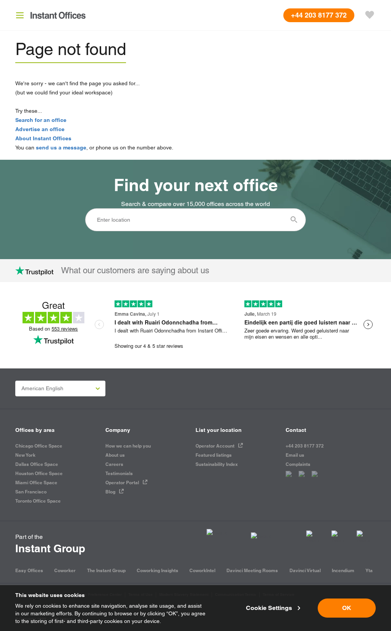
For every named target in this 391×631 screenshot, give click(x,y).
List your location (219, 430)
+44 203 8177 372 (305, 446)
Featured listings (214, 455)
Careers (114, 464)
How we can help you (128, 446)
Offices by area (35, 430)
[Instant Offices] (58, 15)
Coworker (65, 570)
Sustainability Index (217, 464)
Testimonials (119, 473)
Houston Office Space (39, 473)
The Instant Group (106, 570)
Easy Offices (29, 570)
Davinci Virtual (305, 570)
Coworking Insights (157, 570)
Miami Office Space (36, 482)
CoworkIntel (202, 570)
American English (42, 388)
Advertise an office (40, 129)
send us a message (61, 147)
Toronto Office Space (38, 501)
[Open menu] (20, 15)
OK (346, 608)
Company (117, 430)
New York (25, 455)
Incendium (343, 570)
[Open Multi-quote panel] (370, 15)
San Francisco (31, 492)
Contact (296, 430)
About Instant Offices (43, 138)
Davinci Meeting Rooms (252, 570)
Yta (369, 570)
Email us (295, 455)
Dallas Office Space (36, 464)
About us (115, 455)
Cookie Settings (269, 608)
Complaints (298, 464)
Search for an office (40, 120)
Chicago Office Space (38, 446)
